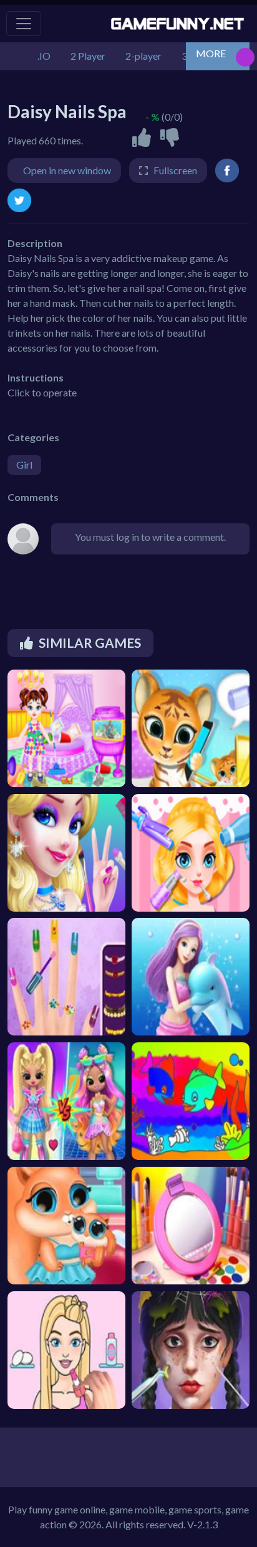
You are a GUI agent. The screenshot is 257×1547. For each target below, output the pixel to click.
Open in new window (67, 170)
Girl (24, 464)
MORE (211, 53)
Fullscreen (175, 170)
